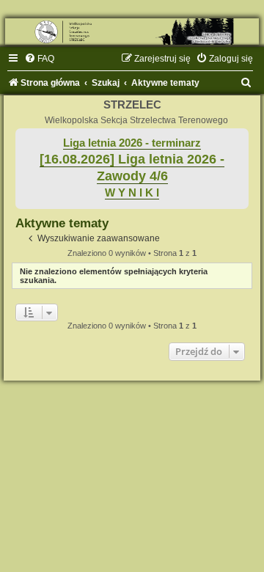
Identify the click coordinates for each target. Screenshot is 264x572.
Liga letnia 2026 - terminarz (132, 143)
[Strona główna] (132, 31)
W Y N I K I (132, 193)
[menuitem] (39, 59)
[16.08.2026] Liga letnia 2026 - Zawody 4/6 (132, 167)
